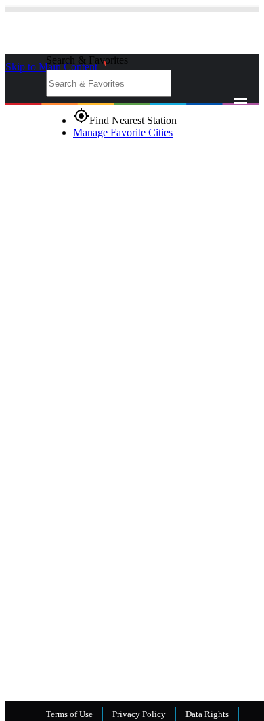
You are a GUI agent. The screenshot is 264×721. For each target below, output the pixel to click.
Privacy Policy (139, 714)
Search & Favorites (87, 60)
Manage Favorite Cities (123, 132)
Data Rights (207, 714)
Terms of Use (69, 714)
